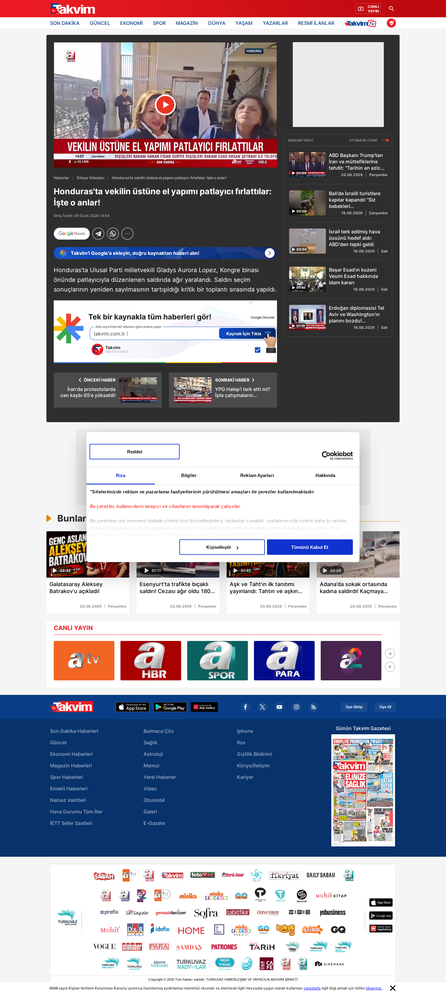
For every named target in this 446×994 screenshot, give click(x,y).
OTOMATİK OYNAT (364, 140)
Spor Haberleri (66, 777)
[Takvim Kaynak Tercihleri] (165, 331)
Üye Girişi (354, 707)
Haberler (61, 177)
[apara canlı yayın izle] (284, 660)
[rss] (313, 707)
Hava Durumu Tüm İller (76, 812)
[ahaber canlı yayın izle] (150, 660)
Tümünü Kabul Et (309, 547)
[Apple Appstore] (133, 707)
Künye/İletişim (253, 765)
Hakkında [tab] (326, 475)
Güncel (58, 742)
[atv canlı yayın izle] (84, 660)
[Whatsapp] (113, 234)
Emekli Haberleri (68, 789)
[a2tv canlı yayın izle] (351, 660)
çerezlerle (312, 988)
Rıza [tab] (120, 475)
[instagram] (296, 707)
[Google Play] (170, 707)
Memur (152, 765)
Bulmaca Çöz (159, 731)
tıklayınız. (374, 988)
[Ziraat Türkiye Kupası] (391, 23)
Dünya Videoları (90, 177)
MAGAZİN (187, 23)
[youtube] (279, 707)
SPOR (159, 23)
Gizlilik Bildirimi (254, 754)
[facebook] (245, 707)
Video (150, 789)
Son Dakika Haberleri (74, 731)
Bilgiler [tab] (189, 475)
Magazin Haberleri (71, 765)
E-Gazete (154, 823)
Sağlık (150, 742)
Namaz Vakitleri (68, 800)
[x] (262, 707)
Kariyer (245, 777)
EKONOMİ (131, 23)
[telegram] (98, 234)
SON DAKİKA (64, 23)
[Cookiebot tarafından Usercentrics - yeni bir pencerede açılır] (326, 455)
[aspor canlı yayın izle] (217, 660)
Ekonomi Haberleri (71, 754)
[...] (127, 234)
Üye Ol (385, 707)
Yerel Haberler (160, 777)
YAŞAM (243, 23)
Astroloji (153, 754)
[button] (390, 654)
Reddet (134, 451)
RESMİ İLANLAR (316, 23)
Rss (241, 742)
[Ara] (391, 8)
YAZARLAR (275, 23)
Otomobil (154, 800)
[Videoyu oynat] (165, 105)
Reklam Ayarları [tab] (257, 475)
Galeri (150, 812)
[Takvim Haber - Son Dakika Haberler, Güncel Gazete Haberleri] (72, 8)
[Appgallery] (204, 707)
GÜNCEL (100, 23)
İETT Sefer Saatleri (71, 823)
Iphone (245, 731)
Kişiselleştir (218, 547)
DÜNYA (216, 23)
